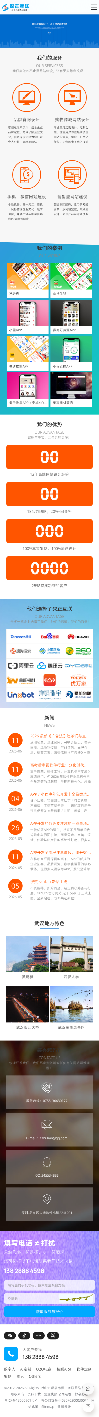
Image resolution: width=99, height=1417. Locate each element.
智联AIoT (64, 1369)
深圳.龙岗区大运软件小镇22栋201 (46, 1212)
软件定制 (84, 1369)
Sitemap (47, 1406)
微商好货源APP (64, 330)
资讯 (20, 1376)
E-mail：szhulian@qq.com (47, 1138)
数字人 (9, 1369)
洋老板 (14, 293)
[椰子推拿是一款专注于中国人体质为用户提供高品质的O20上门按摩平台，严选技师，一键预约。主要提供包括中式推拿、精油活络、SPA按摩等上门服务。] (28, 385)
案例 (8, 1376)
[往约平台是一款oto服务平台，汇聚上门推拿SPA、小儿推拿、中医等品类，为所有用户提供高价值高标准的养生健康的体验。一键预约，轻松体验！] (28, 349)
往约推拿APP (19, 366)
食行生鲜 (59, 293)
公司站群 (65, 1394)
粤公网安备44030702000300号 (64, 1400)
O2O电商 (44, 1369)
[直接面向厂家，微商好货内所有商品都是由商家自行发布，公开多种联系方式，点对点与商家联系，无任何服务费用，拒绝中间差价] (71, 313)
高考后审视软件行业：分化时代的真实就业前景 (60, 765)
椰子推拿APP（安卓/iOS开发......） (29, 402)
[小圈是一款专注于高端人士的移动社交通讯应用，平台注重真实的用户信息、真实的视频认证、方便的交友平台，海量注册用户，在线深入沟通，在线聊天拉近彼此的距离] (28, 313)
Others (35, 1376)
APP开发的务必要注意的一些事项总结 (60, 823)
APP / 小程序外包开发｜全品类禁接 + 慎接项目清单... (60, 794)
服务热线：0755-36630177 (47, 1100)
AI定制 (25, 1369)
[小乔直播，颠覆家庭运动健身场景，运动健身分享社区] (71, 349)
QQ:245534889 (47, 1175)
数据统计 (64, 1406)
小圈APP (15, 330)
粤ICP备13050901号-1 (21, 1400)
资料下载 (34, 1394)
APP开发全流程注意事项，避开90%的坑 (60, 852)
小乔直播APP (62, 366)
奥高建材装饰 (63, 402)
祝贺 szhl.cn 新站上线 (48, 881)
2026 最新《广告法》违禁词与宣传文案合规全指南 (60, 735)
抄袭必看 (81, 1394)
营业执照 (50, 1394)
